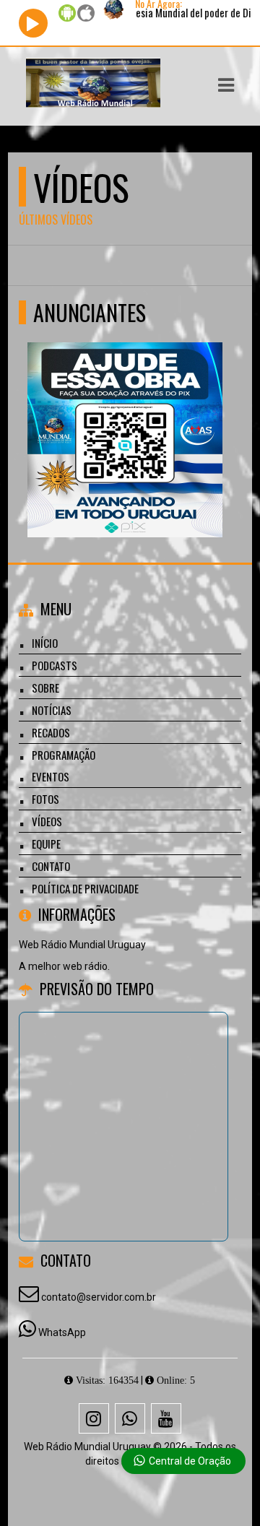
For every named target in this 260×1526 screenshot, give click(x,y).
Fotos (45, 799)
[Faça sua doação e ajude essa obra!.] (124, 413)
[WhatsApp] (130, 1418)
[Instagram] (94, 1418)
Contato (51, 866)
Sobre (45, 687)
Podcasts (54, 665)
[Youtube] (166, 1418)
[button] (226, 85)
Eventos (50, 776)
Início (45, 643)
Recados (51, 732)
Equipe (46, 843)
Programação (63, 755)
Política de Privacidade (85, 888)
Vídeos (47, 821)
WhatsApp (62, 1332)
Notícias (52, 710)
